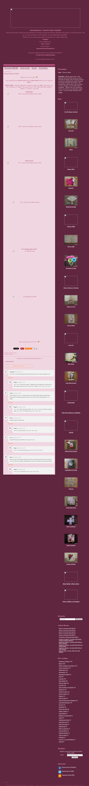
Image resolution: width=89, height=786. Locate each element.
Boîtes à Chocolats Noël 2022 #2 (67, 633)
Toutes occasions (63, 668)
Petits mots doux (63, 709)
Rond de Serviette (63, 733)
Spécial (61, 741)
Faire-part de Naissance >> (35, 358)
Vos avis (34, 68)
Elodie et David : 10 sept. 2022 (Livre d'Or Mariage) (69, 651)
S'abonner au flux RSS (68, 775)
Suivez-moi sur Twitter (68, 771)
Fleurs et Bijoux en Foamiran (66, 687)
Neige (14, 785)
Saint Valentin (62, 713)
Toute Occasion (71, 545)
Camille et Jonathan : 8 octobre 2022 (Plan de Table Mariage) (70, 648)
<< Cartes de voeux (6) (22, 358)
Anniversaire (62, 672)
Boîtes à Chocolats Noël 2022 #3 (67, 630)
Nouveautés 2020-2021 (11, 68)
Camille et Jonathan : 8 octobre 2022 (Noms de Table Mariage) (71, 645)
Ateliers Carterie (63, 711)
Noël (15, 352)
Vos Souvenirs (43, 68)
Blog (59, 72)
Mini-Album (61, 707)
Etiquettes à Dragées (64, 661)
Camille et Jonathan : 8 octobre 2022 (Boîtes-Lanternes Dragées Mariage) (70, 640)
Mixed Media (62, 681)
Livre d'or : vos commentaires (66, 739)
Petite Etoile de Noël (11, 74)
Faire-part (61, 678)
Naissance (61, 689)
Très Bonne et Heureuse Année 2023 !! (68, 637)
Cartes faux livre (63, 722)
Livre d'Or (61, 685)
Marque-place (62, 670)
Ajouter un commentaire (18, 366)
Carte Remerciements (64, 702)
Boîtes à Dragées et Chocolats (66, 665)
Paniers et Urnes (63, 691)
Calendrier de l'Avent (64, 720)
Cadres (60, 718)
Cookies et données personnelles (64, 785)
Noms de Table (62, 683)
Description (61, 76)
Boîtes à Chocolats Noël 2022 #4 (67, 628)
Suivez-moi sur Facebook (69, 767)
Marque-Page (62, 726)
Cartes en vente (25, 68)
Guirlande (61, 737)
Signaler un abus (45, 785)
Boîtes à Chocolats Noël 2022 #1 (67, 635)
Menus (60, 663)
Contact (60, 92)
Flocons (61, 705)
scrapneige (6, 782)
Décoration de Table (71, 268)
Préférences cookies (78, 785)
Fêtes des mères (63, 724)
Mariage (61, 696)
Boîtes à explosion (63, 728)
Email (61, 755)
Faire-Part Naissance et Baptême (67, 700)
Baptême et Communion (65, 715)
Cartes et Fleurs (63, 694)
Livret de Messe (63, 731)
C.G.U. (52, 785)
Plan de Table (62, 698)
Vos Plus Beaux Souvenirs (71, 112)
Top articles (30, 785)
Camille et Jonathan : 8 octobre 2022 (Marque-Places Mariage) (70, 643)
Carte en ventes (63, 735)
